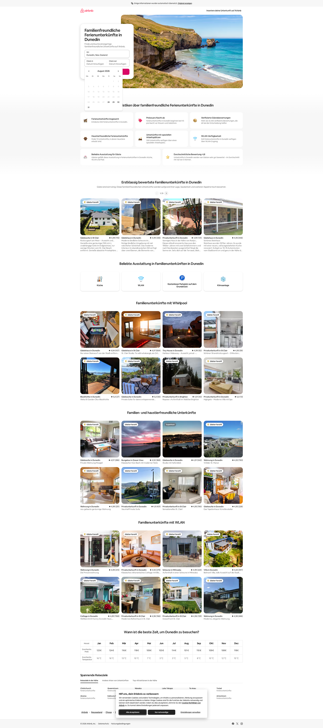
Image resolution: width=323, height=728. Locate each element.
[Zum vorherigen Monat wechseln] (89, 71)
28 (108, 102)
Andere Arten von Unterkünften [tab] (115, 680)
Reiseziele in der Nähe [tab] (89, 680)
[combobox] (107, 55)
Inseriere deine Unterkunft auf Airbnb (223, 10)
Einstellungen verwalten (190, 712)
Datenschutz (103, 724)
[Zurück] (157, 193)
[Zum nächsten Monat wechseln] (118, 71)
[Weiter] (166, 193)
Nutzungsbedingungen (120, 724)
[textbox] (96, 63)
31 (88, 107)
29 (113, 102)
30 (118, 102)
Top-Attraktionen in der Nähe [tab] (145, 680)
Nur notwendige (161, 712)
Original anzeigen (185, 3)
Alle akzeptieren (132, 712)
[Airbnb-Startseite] (86, 11)
